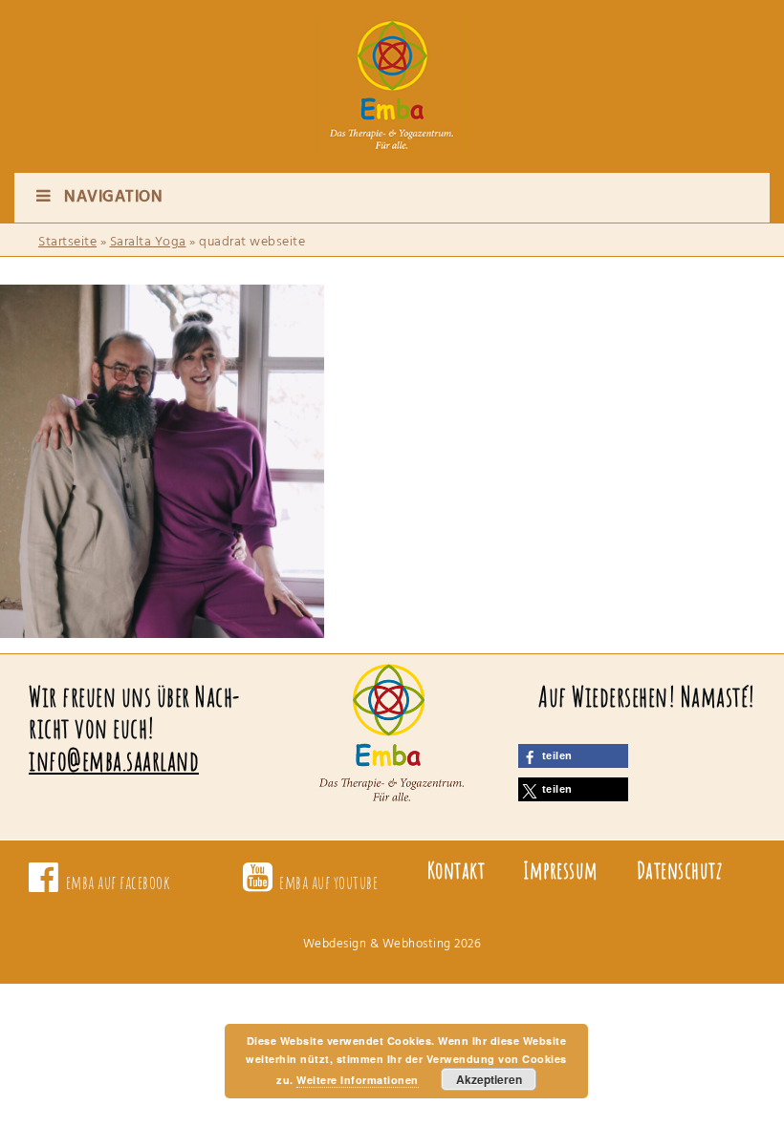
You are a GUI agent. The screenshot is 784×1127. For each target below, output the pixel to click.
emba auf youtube (328, 882)
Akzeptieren (489, 1079)
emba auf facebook (118, 882)
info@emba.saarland (114, 760)
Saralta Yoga (148, 242)
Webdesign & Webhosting (377, 944)
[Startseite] (392, 67)
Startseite (67, 242)
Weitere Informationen (357, 1080)
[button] (573, 756)
